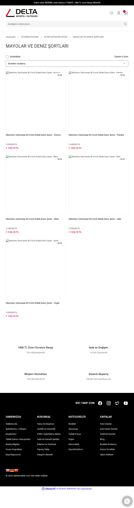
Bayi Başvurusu (13, 454)
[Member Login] (119, 13)
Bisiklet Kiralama (108, 444)
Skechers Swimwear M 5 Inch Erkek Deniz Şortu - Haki (95, 219)
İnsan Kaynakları (14, 449)
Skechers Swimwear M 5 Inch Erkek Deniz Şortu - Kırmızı (33, 135)
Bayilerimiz (11, 434)
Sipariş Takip (43, 449)
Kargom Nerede (45, 454)
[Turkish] (16, 470)
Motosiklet (74, 444)
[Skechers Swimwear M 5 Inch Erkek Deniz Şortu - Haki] (98, 185)
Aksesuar (73, 429)
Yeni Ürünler (106, 424)
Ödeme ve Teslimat (46, 444)
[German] (12, 470)
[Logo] (22, 13)
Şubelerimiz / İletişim (16, 429)
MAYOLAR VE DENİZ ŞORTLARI (88, 37)
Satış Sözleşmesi (45, 424)
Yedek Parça (75, 434)
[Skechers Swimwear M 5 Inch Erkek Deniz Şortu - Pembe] (98, 101)
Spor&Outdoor (76, 449)
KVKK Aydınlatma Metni (49, 434)
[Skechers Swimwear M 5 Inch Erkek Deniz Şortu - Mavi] (35, 185)
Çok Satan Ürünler (109, 429)
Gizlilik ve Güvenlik (46, 429)
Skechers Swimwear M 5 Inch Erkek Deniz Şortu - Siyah (32, 303)
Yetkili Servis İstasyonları (18, 439)
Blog (102, 439)
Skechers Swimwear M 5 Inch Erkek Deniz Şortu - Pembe (96, 135)
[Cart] (126, 13)
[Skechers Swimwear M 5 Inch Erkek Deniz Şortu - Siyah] (35, 269)
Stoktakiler (15, 56)
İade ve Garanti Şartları (48, 439)
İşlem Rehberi (106, 454)
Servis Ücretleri (107, 449)
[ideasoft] (49, 488)
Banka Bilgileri (13, 444)
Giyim (71, 439)
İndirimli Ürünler (107, 434)
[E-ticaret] (66, 488)
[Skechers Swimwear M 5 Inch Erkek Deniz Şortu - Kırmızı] (35, 101)
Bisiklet (72, 424)
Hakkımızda (11, 424)
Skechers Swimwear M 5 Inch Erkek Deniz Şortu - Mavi (32, 219)
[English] (8, 470)
